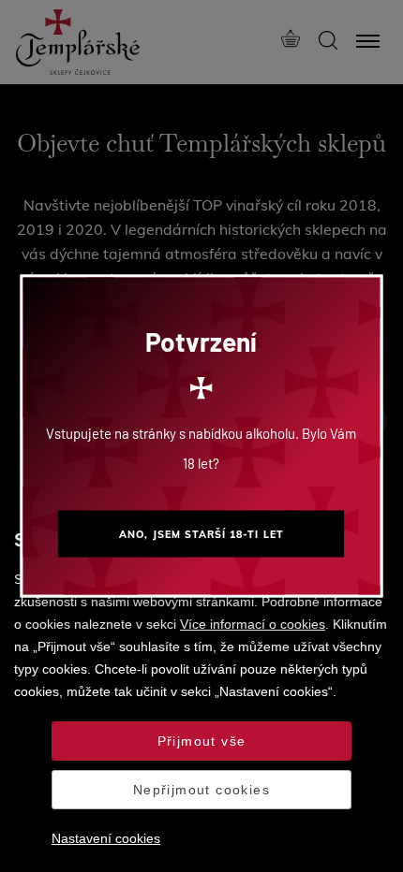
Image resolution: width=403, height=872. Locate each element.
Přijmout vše (201, 741)
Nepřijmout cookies (201, 789)
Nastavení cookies (106, 838)
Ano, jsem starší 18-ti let (201, 534)
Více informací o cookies (252, 624)
